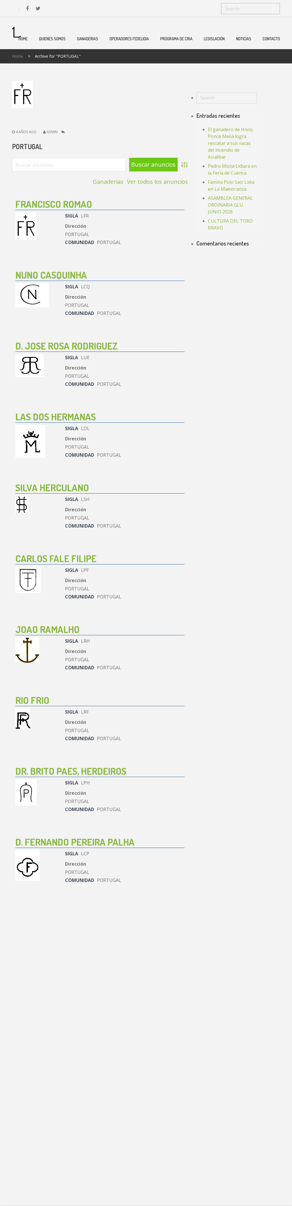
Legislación (214, 38)
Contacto (271, 38)
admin (52, 131)
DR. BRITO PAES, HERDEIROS (70, 771)
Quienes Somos (52, 38)
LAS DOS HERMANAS (55, 416)
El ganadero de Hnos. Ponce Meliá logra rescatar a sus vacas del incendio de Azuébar (230, 143)
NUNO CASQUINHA (51, 275)
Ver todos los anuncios (157, 181)
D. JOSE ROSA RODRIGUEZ (66, 346)
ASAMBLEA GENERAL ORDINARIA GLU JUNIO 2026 (230, 205)
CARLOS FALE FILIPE (55, 558)
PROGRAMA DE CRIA (176, 38)
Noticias (243, 38)
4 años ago (25, 131)
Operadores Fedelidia (129, 38)
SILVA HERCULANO (52, 487)
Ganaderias (87, 38)
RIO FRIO (32, 700)
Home (23, 38)
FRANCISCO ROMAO (53, 204)
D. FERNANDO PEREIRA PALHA (75, 842)
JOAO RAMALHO (47, 629)
